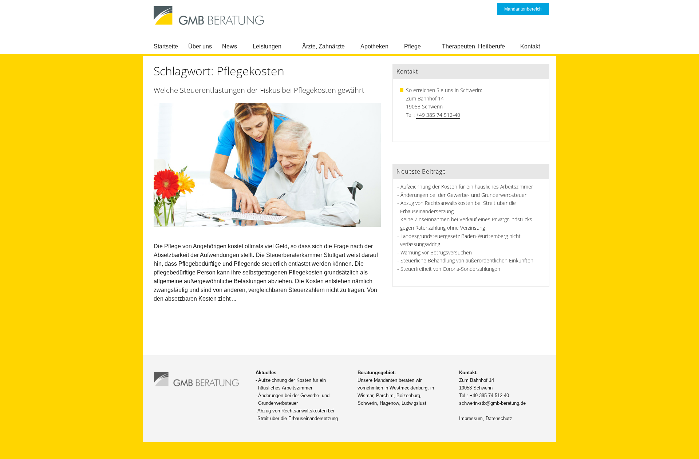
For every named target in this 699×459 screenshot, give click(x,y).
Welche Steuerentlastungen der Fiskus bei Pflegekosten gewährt (259, 90)
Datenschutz (499, 418)
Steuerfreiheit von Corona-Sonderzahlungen (450, 268)
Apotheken (374, 46)
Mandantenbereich (523, 9)
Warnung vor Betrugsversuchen (436, 252)
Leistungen (267, 46)
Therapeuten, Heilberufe (473, 46)
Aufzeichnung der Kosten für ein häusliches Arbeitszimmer (466, 186)
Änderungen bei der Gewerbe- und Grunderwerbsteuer (463, 194)
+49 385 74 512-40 (438, 114)
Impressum (471, 418)
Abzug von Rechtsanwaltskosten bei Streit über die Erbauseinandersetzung (297, 414)
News (229, 46)
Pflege (412, 46)
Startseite (166, 46)
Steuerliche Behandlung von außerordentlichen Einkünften (466, 260)
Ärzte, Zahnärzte (323, 46)
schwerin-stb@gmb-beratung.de (492, 403)
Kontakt (530, 46)
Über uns (200, 46)
